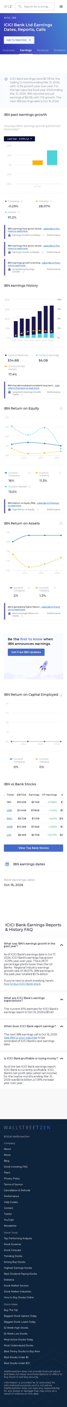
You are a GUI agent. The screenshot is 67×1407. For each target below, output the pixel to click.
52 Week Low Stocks (15, 1333)
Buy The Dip (11, 1310)
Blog (6, 1160)
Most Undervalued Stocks (18, 1345)
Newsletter (10, 1225)
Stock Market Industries (17, 1291)
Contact (8, 1208)
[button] (33, 945)
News (7, 1154)
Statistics (9, 1279)
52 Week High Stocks (16, 1327)
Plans (7, 1172)
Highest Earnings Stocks (18, 1267)
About (7, 1149)
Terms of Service (13, 1184)
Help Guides (11, 1202)
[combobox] (35, 6)
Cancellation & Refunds (17, 1190)
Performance (11, 1196)
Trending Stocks (13, 1256)
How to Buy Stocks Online (19, 1297)
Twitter (8, 1213)
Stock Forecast (12, 1250)
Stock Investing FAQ (15, 1166)
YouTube (9, 1219)
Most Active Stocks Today (18, 1339)
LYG (9, 834)
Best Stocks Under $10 (17, 1363)
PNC (9, 818)
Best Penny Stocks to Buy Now (22, 1351)
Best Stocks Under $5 (16, 1357)
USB (9, 810)
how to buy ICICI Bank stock (22, 984)
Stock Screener (12, 1244)
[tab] (9, 50)
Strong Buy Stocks (14, 1262)
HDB (9, 826)
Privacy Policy (12, 1178)
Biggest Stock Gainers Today (20, 1316)
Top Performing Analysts (18, 1238)
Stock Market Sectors (16, 1285)
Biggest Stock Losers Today (20, 1321)
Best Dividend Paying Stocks (20, 1273)
